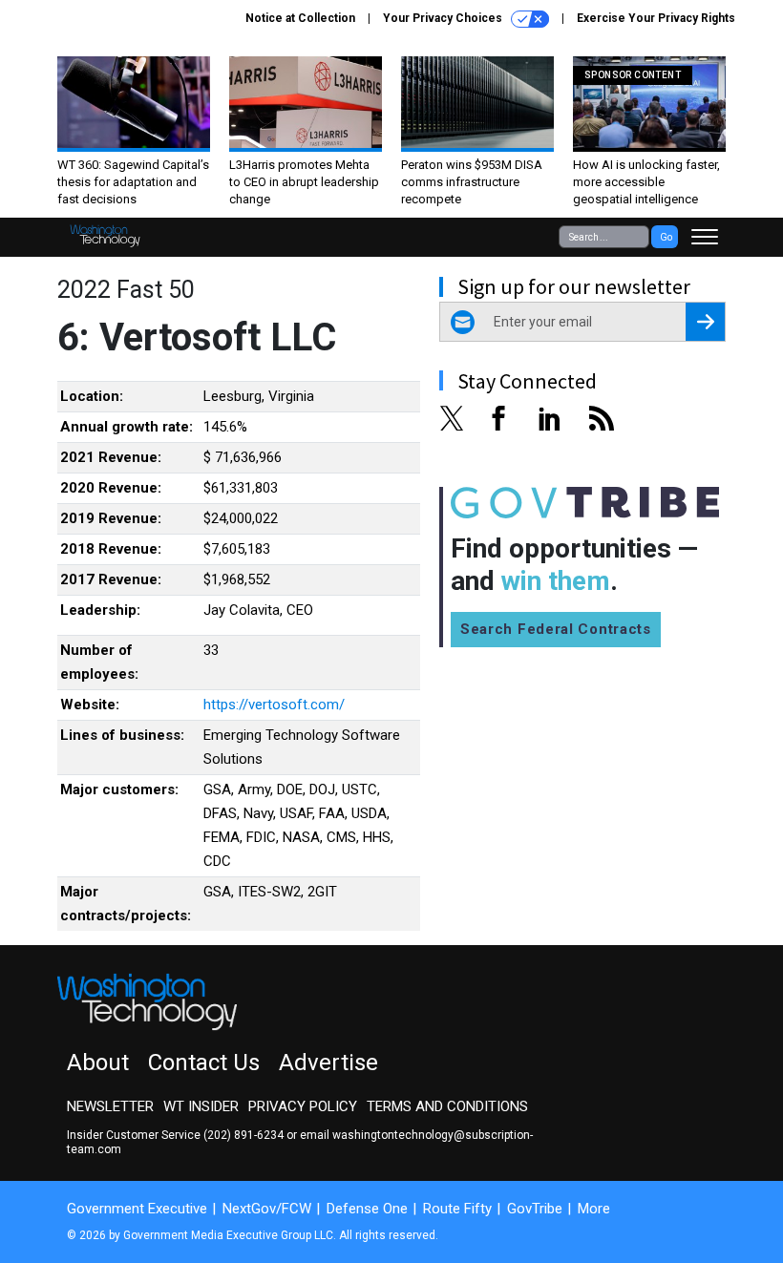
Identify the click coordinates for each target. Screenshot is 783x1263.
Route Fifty (457, 1208)
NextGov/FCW (266, 1208)
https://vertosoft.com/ (274, 704)
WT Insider (201, 1106)
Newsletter (110, 1106)
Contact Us (204, 1062)
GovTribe (534, 1208)
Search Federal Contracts (555, 629)
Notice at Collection (300, 18)
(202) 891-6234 (243, 1135)
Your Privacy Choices (444, 18)
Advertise (328, 1062)
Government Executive (137, 1208)
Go (666, 237)
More (594, 1208)
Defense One (367, 1208)
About (98, 1062)
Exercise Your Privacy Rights (656, 18)
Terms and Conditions (447, 1106)
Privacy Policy (302, 1106)
